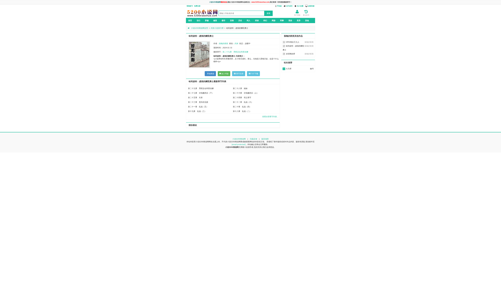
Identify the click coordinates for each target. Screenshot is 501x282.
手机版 (279, 6)
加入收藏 (300, 6)
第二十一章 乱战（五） (198, 107)
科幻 (265, 20)
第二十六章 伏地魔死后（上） (245, 93)
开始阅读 (210, 74)
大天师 (288, 69)
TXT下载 (254, 74)
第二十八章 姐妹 (240, 88)
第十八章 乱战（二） (242, 111)
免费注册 (197, 6)
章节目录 (239, 74)
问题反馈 (253, 139)
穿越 (207, 20)
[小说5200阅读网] (202, 16)
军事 (282, 20)
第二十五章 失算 (195, 97)
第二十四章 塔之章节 (242, 97)
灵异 (298, 20)
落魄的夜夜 (223, 43)
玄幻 (198, 20)
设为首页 (289, 6)
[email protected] (239, 144)
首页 (190, 20)
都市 (223, 20)
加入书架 (225, 74)
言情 (232, 20)
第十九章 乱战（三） (197, 111)
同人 (248, 20)
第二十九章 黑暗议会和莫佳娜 (235, 52)
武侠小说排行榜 (217, 28)
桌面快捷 (311, 6)
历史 (240, 20)
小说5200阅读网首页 (199, 28)
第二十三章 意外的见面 (198, 102)
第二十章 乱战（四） (242, 107)
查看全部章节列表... (270, 117)
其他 (307, 20)
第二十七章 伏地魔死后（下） (201, 93)
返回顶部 (265, 139)
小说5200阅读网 (239, 139)
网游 (273, 20)
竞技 (290, 20)
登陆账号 (190, 6)
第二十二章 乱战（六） (243, 102)
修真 (215, 20)
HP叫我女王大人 (292, 42)
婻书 (312, 69)
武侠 (257, 20)
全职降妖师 (290, 54)
